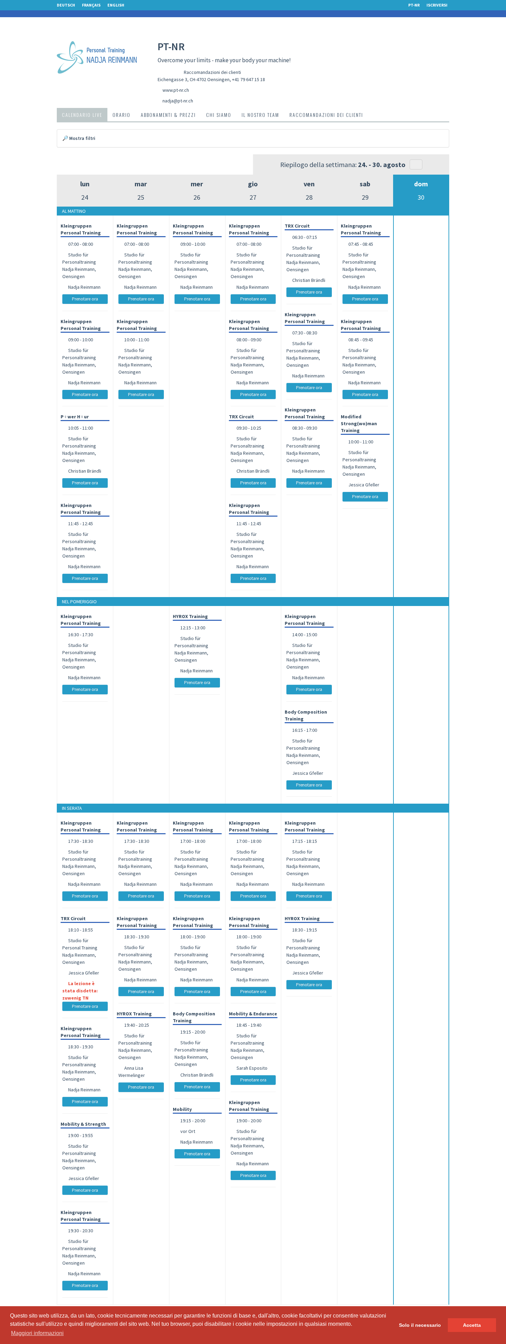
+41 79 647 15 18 (248, 79)
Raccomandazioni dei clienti (212, 72)
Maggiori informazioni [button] (37, 1333)
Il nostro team (260, 114)
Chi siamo (218, 114)
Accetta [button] (472, 1325)
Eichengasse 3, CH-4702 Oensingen (194, 79)
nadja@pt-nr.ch (177, 101)
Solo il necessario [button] (420, 1325)
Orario (121, 114)
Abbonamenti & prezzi (168, 114)
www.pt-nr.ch (175, 90)
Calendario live (82, 114)
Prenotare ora (85, 299)
